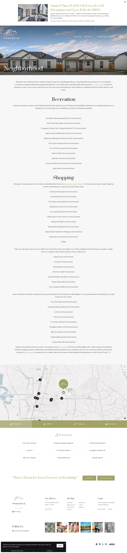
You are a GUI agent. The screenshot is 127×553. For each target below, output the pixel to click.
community (62, 347)
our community (98, 85)
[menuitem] (71, 502)
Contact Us (49, 551)
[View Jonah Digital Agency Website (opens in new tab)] (112, 544)
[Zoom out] (124, 369)
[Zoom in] (124, 366)
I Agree (60, 545)
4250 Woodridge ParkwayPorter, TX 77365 (52, 503)
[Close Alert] (125, 2)
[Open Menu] (121, 36)
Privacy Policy (102, 509)
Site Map (110, 509)
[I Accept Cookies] (64, 543)
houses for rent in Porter (73, 184)
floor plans (29, 352)
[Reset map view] (124, 372)
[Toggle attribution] (125, 418)
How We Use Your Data (17, 551)
